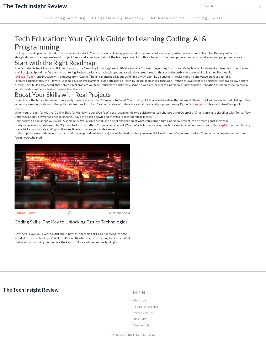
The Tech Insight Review (35, 6)
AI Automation (168, 18)
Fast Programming (64, 18)
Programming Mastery (118, 18)
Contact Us (141, 325)
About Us (140, 300)
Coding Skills (207, 18)
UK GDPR (140, 319)
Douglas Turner (25, 213)
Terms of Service (146, 306)
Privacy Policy (143, 313)
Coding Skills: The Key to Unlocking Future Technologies (71, 221)
